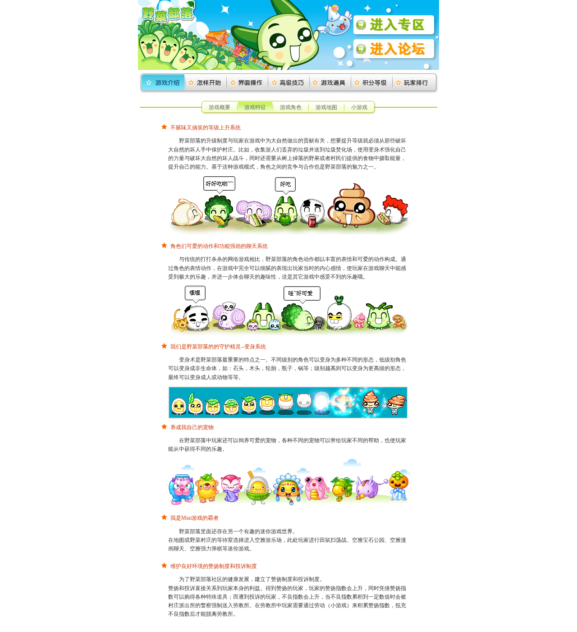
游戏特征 (255, 107)
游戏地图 (326, 107)
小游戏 (359, 107)
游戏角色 (291, 107)
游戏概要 (219, 107)
